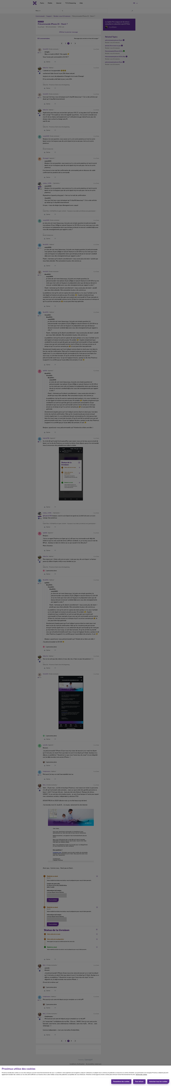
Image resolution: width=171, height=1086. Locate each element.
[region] (85, 1076)
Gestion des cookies (141, 1074)
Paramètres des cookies (121, 1081)
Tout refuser (139, 1081)
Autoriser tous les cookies (158, 1081)
